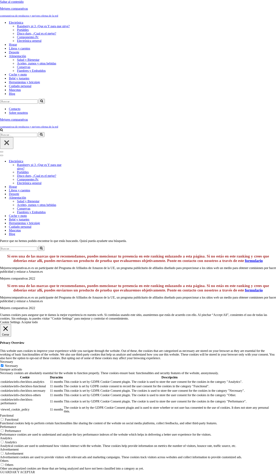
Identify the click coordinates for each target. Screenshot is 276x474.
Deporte (14, 52)
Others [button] (4, 460)
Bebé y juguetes (19, 78)
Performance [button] (8, 427)
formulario (254, 261)
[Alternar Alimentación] (71, 198)
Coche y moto (18, 74)
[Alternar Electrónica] (71, 161)
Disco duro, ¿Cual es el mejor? (36, 33)
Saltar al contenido (12, 1)
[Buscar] (42, 101)
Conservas (23, 67)
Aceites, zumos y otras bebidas (36, 63)
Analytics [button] (6, 438)
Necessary (11, 365)
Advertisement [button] (9, 449)
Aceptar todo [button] (29, 322)
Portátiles (23, 30)
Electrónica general (29, 40)
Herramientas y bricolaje (24, 82)
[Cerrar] (6, 143)
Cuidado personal (20, 86)
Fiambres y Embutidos (31, 70)
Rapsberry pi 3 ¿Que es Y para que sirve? (43, 26)
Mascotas (15, 90)
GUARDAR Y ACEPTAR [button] (17, 472)
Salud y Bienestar (28, 59)
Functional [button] (7, 415)
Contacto (14, 109)
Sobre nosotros (18, 112)
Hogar (13, 44)
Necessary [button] (6, 361)
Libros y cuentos (19, 48)
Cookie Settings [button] (10, 322)
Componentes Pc (28, 37)
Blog (12, 93)
